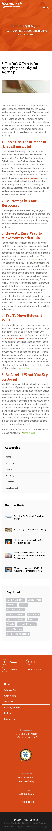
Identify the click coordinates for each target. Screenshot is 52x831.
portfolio (24, 368)
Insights (8, 713)
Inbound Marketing (15, 619)
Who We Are (10, 690)
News (8, 457)
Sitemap (34, 820)
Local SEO (11, 605)
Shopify (10, 624)
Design (9, 469)
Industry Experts (12, 707)
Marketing (10, 463)
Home (7, 684)
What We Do (10, 696)
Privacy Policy (21, 820)
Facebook (14, 662)
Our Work (8, 701)
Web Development (15, 609)
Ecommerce (33, 614)
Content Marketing (15, 614)
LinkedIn (13, 670)
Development (12, 488)
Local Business (34, 600)
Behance (33, 259)
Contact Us (9, 719)
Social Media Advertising (18, 634)
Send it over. (29, 433)
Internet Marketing (15, 600)
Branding (10, 475)
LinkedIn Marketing (27, 624)
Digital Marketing (14, 629)
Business (10, 482)
